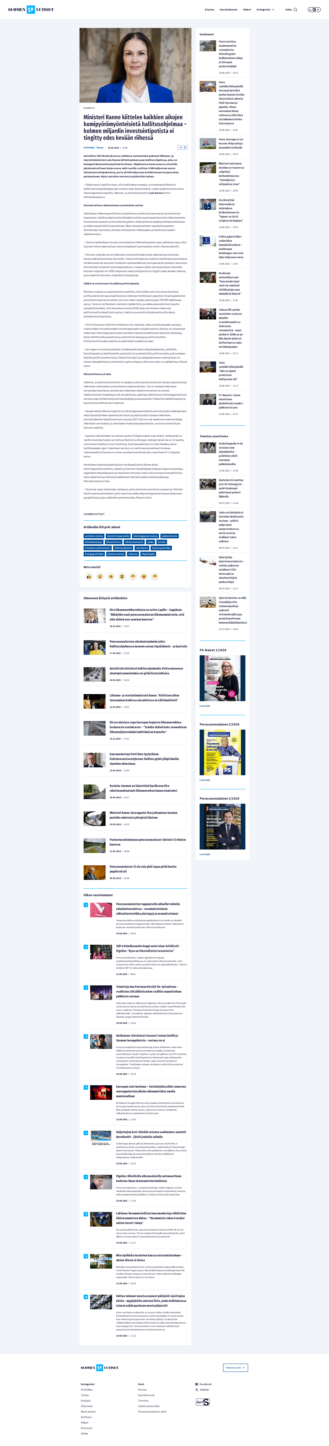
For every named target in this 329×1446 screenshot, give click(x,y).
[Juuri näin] (89, 576)
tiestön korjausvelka (118, 536)
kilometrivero (113, 542)
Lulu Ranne (142, 548)
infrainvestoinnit (134, 542)
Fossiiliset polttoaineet (97, 548)
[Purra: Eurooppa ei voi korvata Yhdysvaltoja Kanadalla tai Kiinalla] (208, 146)
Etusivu (209, 9)
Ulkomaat (87, 1406)
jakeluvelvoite (169, 536)
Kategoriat (263, 9)
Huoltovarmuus (116, 554)
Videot (247, 9)
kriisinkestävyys (93, 542)
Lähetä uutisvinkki (148, 1406)
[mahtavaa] (133, 576)
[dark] (310, 9)
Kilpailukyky (148, 554)
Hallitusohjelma (123, 548)
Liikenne (133, 554)
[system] (314, 9)
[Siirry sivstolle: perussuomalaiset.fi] (221, 1402)
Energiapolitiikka (94, 554)
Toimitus (143, 1401)
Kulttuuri (86, 1417)
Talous (100, 147)
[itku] (111, 576)
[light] (318, 9)
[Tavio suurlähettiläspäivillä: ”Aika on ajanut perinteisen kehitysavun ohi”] (208, 374)
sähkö (150, 542)
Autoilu (162, 542)
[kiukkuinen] (122, 576)
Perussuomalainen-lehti (152, 1412)
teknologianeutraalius (145, 536)
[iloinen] (100, 576)
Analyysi (85, 1401)
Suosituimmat (228, 9)
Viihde (84, 1434)
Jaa (180, 147)
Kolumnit (86, 1428)
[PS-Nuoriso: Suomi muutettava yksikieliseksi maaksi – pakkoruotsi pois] (208, 404)
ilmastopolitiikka (161, 548)
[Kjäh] (155, 576)
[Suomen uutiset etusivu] (34, 9)
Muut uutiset (88, 1412)
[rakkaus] (144, 576)
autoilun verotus (94, 536)
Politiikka (89, 147)
